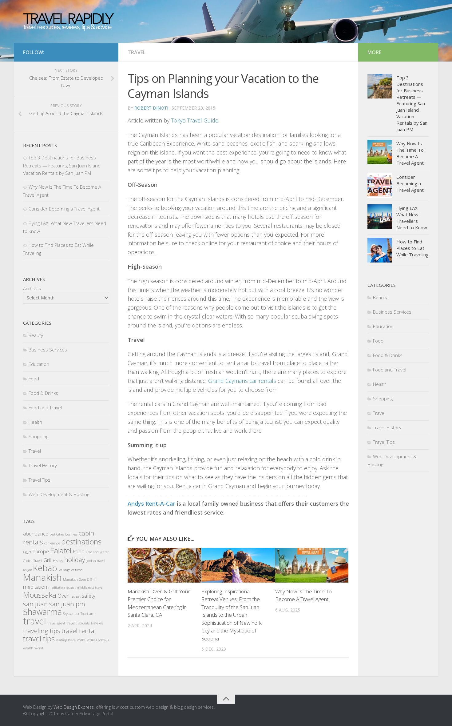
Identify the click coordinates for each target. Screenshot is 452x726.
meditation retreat (62, 587)
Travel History (43, 465)
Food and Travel (45, 407)
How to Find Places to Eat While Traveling (412, 248)
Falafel (60, 550)
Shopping (38, 436)
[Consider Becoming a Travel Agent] (379, 185)
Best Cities (57, 534)
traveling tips (41, 630)
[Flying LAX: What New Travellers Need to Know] (379, 216)
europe (41, 551)
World (38, 648)
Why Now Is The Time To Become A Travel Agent (410, 153)
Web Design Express (74, 707)
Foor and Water (97, 552)
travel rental (78, 630)
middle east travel (90, 587)
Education (39, 364)
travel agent (56, 623)
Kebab (45, 568)
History (58, 561)
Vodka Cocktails (98, 640)
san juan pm (67, 604)
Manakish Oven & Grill (80, 579)
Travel (136, 52)
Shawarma (42, 611)
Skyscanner (71, 614)
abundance (35, 533)
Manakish (42, 577)
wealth (28, 648)
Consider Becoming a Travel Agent (64, 209)
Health (35, 422)
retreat (76, 596)
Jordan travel (95, 561)
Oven (63, 595)
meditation (35, 586)
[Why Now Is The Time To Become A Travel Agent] (312, 565)
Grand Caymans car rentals (242, 380)
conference (52, 543)
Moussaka (39, 595)
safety (88, 595)
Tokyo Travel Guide (194, 120)
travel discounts (77, 623)
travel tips (39, 638)
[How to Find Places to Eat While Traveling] (379, 250)
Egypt (27, 552)
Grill (47, 560)
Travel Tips (39, 480)
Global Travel (32, 561)
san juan (35, 604)
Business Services (48, 350)
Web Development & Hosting (59, 494)
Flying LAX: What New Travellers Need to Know (411, 218)
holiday (74, 559)
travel (34, 621)
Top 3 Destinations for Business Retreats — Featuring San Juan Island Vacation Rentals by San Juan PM (62, 165)
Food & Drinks (43, 393)
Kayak (27, 570)
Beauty (36, 335)
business (71, 534)
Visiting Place (66, 640)
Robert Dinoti (151, 108)
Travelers (97, 623)
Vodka (81, 640)
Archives (32, 288)
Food (34, 378)
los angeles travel (70, 570)
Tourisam (87, 614)
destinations (81, 541)
